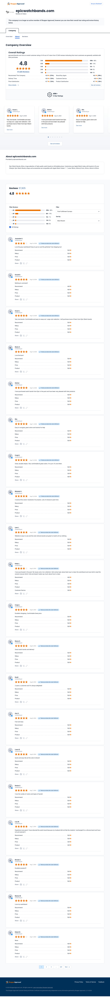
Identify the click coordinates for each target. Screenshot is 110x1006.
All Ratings (15, 227)
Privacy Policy (79, 982)
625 (61, 967)
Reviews (25, 37)
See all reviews (95, 85)
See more (9, 130)
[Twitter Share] (24, 263)
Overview (9, 37)
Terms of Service (91, 982)
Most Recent (61, 221)
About (17, 37)
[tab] (48, 137)
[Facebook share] (21, 263)
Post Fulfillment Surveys (64, 211)
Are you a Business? (96, 3)
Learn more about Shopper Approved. (43, 987)
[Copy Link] (27, 263)
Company (12, 31)
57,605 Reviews (23, 72)
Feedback (101, 982)
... (56, 967)
